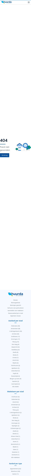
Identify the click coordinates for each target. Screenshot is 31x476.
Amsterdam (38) (15, 328)
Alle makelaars (15, 457)
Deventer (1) (15, 452)
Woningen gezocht (15, 305)
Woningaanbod (15, 302)
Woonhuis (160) (15, 471)
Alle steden (15, 386)
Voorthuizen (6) (15, 365)
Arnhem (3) (15, 407)
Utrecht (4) (15, 402)
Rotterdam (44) (15, 326)
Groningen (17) (15, 339)
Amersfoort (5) (15, 371)
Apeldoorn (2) (15, 415)
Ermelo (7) (15, 357)
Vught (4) (15, 373)
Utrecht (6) (15, 360)
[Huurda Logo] (6, 2)
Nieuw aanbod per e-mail (15, 313)
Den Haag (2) (15, 420)
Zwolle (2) (15, 431)
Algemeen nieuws (15, 316)
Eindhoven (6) (15, 397)
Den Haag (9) (15, 344)
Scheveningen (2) (15, 428)
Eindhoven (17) (15, 336)
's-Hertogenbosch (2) (15, 412)
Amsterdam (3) (15, 404)
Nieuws (15, 300)
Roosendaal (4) (15, 376)
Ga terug (4, 155)
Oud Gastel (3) (15, 384)
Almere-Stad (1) (15, 436)
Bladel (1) (15, 447)
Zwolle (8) (15, 352)
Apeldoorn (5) (15, 368)
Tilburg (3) (16, 410)
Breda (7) (15, 355)
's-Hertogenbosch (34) (15, 331)
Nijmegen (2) (15, 426)
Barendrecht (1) (15, 444)
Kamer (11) (15, 474)
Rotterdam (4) (15, 399)
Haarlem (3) (15, 381)
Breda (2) (15, 418)
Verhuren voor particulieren (15, 308)
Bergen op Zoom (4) (15, 378)
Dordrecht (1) (15, 455)
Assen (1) (15, 441)
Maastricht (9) (15, 347)
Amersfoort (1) (15, 439)
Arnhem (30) (15, 334)
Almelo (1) (15, 433)
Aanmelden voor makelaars (15, 310)
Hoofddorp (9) (15, 349)
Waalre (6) (15, 363)
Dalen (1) (15, 449)
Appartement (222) (15, 468)
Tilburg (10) (15, 342)
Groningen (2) (15, 423)
